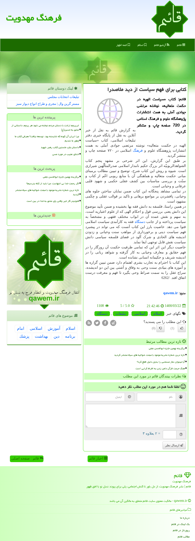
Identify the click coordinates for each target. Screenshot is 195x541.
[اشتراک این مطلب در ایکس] (97, 322)
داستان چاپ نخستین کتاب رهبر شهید (60, 147)
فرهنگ (138, 150)
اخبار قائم (96, 458)
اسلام (141, 45)
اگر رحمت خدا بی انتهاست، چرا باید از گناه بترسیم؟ (52, 183)
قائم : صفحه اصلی (25, 458)
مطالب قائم (184, 536)
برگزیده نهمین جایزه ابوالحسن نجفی (167, 348)
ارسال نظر (172, 445)
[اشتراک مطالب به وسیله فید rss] (88, 322)
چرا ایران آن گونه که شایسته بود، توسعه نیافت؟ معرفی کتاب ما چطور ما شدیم (47, 138)
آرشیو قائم (160, 45)
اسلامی (139, 314)
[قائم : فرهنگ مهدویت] (170, 19)
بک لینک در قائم (180, 524)
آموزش (54, 328)
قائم (179, 45)
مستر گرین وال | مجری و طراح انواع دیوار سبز (47, 104)
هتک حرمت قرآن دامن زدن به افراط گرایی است (160, 368)
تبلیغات (121, 314)
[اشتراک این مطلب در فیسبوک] (105, 322)
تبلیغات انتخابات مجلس (63, 97)
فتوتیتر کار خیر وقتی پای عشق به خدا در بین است (53, 201)
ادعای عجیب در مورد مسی (65, 154)
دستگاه (140, 222)
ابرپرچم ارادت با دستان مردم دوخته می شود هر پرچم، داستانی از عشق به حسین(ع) (45, 127)
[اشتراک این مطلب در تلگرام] (113, 322)
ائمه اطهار (122, 45)
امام (20, 328)
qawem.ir (170, 293)
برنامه (70, 336)
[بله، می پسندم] (182, 328)
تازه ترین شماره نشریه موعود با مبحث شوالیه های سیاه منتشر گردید (149, 355)
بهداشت (41, 336)
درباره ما (185, 517)
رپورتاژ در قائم (181, 530)
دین (56, 336)
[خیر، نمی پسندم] (160, 328)
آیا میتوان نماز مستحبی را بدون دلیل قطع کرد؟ (161, 361)
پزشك (24, 336)
